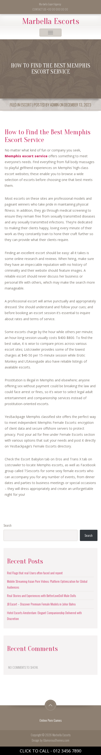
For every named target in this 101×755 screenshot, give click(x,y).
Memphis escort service (26, 156)
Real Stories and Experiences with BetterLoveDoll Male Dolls (41, 595)
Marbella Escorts (50, 21)
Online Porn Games (50, 720)
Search (8, 525)
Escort (26, 105)
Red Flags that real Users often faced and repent (35, 572)
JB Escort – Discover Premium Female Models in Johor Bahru (41, 603)
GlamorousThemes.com (56, 740)
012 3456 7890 (67, 751)
